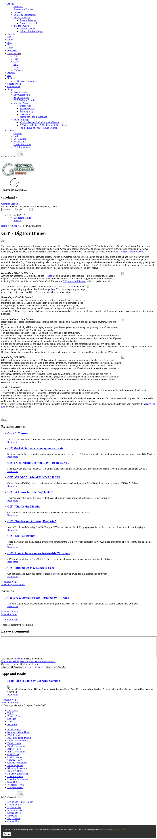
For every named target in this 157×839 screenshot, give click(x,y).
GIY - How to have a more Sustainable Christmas (38, 553)
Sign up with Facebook (12, 667)
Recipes (11, 78)
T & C (10, 713)
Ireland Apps (20, 103)
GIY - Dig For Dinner (20, 535)
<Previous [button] (6, 581)
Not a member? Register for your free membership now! (28, 661)
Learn (10, 48)
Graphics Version (9, 204)
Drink (10, 39)
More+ (10, 130)
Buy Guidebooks (21, 94)
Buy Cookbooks (21, 97)
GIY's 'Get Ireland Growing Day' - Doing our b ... (38, 462)
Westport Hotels (15, 787)
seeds (6, 292)
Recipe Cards (20, 92)
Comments (12, 619)
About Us (18, 6)
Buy (9, 45)
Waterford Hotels (15, 784)
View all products (9, 702)
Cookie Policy (120, 829)
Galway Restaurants (17, 762)
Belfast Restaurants (16, 751)
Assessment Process (23, 9)
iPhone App (25, 105)
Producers (12, 50)
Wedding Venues (21, 147)
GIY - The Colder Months (23, 506)
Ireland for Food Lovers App (34, 117)
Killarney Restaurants (17, 768)
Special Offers (14, 83)
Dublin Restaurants (16, 746)
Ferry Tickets (13, 818)
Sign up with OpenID (55, 667)
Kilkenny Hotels (15, 771)
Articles (11, 72)
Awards (11, 34)
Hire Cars (12, 815)
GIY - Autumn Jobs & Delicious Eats (30, 567)
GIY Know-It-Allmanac (74, 281)
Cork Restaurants (15, 757)
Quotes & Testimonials (24, 14)
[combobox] (20, 154)
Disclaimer (12, 710)
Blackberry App (27, 108)
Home (4, 225)
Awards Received (28, 23)
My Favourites (14, 804)
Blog (9, 75)
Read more (12, 442)
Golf (15, 136)
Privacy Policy (14, 716)
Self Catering (19, 139)
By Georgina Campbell (24, 81)
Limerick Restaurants (17, 779)
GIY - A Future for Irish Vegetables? (30, 492)
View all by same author (13, 584)
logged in (18, 658)
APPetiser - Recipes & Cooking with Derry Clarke (44, 125)
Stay (9, 42)
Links (10, 721)
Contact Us (18, 12)
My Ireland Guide (22, 217)
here (53, 289)
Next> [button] (15, 581)
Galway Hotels (14, 760)
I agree (7, 834)
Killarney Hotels (15, 765)
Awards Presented (28, 20)
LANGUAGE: (8, 156)
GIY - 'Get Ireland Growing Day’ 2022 (31, 521)
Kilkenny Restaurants (17, 773)
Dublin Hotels (14, 743)
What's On (18, 141)
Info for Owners (22, 26)
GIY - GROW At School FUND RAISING (33, 477)
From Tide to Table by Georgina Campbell (34, 680)
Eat (9, 37)
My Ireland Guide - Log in (20, 802)
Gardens (17, 133)
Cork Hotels (13, 754)
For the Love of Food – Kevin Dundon (38, 128)
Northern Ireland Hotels (18, 732)
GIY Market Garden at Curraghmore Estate (35, 448)
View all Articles (9, 614)
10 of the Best (14, 53)
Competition (13, 821)
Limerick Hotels (15, 776)
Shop (9, 89)
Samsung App (26, 111)
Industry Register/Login (31, 31)
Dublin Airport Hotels (18, 740)
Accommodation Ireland (19, 738)
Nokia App (25, 114)
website (48, 276)
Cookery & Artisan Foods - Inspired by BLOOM (38, 597)
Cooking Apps (21, 119)
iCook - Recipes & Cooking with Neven (39, 122)
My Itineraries (14, 807)
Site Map (11, 719)
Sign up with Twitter (34, 667)
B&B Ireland (13, 735)
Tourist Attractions (22, 144)
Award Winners (22, 17)
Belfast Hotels (14, 749)
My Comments (14, 810)
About (10, 3)
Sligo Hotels (13, 782)
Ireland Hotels (14, 729)
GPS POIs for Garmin (24, 100)
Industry (17, 220)
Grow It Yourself (17, 433)
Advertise (12, 724)
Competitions (13, 86)
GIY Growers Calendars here (128, 251)
